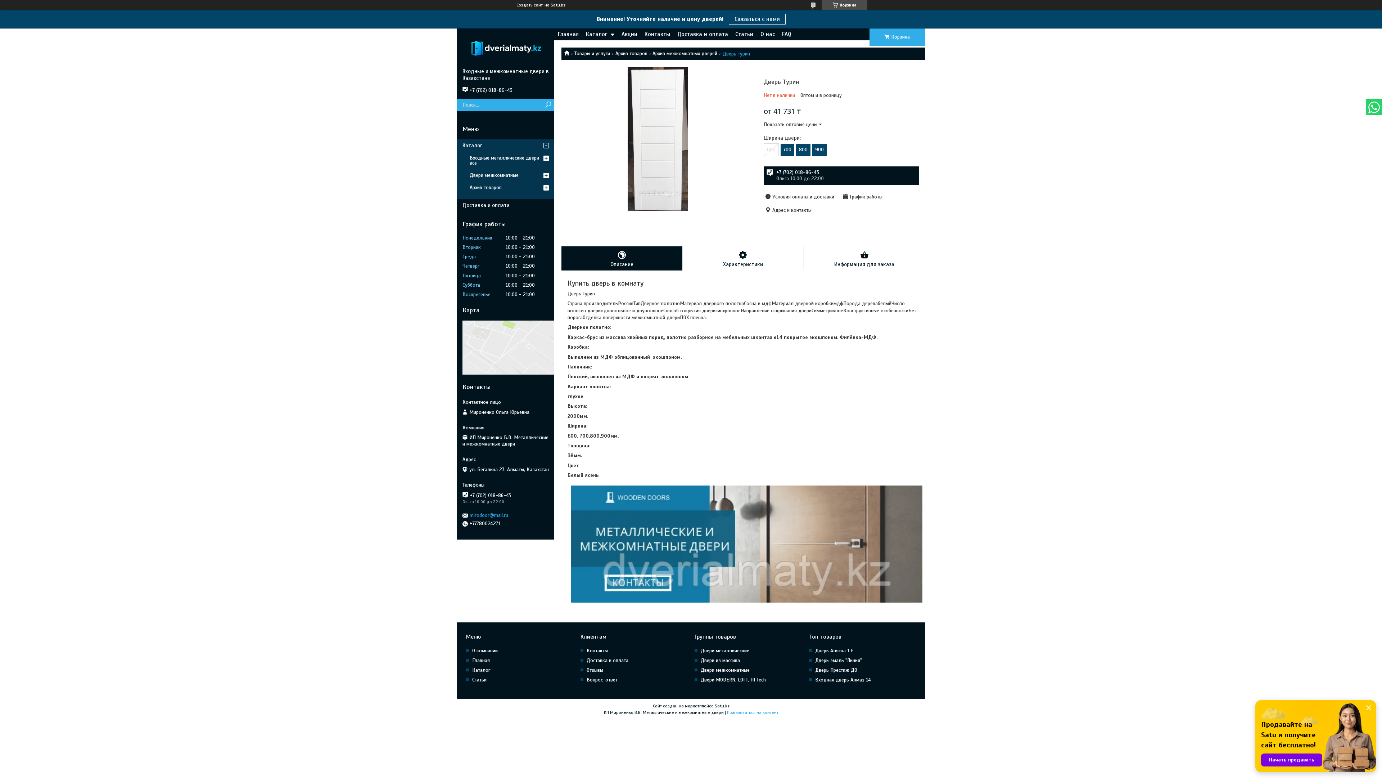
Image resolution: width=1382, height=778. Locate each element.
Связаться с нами (757, 19)
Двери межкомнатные (494, 175)
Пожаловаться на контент (752, 712)
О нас (767, 34)
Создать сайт (529, 5)
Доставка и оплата (702, 34)
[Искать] (548, 105)
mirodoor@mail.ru (489, 515)
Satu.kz (722, 705)
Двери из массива (720, 660)
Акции (629, 34)
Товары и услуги (592, 53)
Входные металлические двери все (504, 160)
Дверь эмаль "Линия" (838, 660)
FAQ (786, 34)
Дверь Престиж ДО (836, 670)
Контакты (657, 34)
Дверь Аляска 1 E (834, 651)
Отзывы (595, 670)
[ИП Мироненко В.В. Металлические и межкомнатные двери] (505, 48)
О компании (485, 651)
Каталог (596, 34)
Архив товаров (631, 53)
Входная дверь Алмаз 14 (843, 680)
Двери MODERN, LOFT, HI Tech (733, 680)
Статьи (744, 34)
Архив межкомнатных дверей (684, 53)
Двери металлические (725, 651)
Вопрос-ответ (602, 680)
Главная (568, 34)
